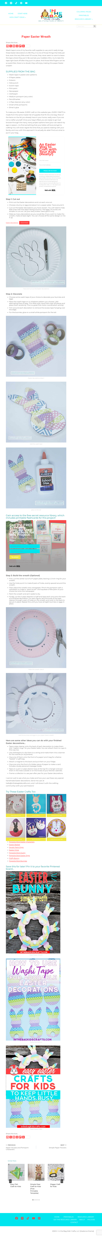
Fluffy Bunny (14, 858)
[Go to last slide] (10, 1181)
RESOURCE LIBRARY (86, 1217)
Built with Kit (50, 190)
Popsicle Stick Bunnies (18, 861)
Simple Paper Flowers (57, 1146)
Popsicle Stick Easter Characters (21, 842)
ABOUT (82, 1220)
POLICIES (91, 1220)
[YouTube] (26, 3)
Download (24, 223)
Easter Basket (14, 845)
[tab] (34, 1199)
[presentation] (16, 1172)
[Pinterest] (21, 3)
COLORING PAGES (84, 12)
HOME (10, 14)
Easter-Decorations (12, 223)
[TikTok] (16, 3)
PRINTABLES (84, 15)
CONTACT (74, 1222)
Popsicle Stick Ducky (17, 853)
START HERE (22, 14)
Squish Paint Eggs (16, 847)
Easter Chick (14, 850)
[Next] (62, 1181)
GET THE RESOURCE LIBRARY (65, 1220)
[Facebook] (6, 3)
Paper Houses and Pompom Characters (17, 1147)
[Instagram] (11, 3)
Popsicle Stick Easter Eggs (19, 856)
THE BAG (30, 71)
